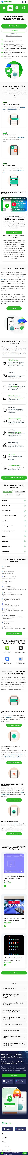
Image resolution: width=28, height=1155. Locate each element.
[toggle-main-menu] (26, 2)
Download (15, 30)
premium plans (21, 137)
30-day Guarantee (14, 396)
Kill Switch (11, 454)
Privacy (5, 1154)
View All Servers (14, 232)
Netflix (6, 756)
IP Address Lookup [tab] (9, 495)
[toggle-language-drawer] (22, 2)
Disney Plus (17, 756)
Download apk (14, 33)
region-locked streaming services (15, 754)
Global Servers (13, 360)
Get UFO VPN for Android (13, 477)
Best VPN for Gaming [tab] (7, 491)
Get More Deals (15, 26)
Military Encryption (14, 419)
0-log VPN (14, 386)
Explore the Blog (14, 973)
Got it (24, 1153)
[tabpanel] (14, 526)
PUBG (22, 792)
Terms (10, 1154)
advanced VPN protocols (16, 398)
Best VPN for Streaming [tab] (20, 491)
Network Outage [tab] (19, 495)
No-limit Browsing (14, 466)
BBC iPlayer (11, 756)
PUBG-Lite (3, 794)
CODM (8, 794)
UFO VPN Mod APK (12, 109)
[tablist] (14, 493)
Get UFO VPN (14, 308)
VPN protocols (9, 717)
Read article (7, 883)
